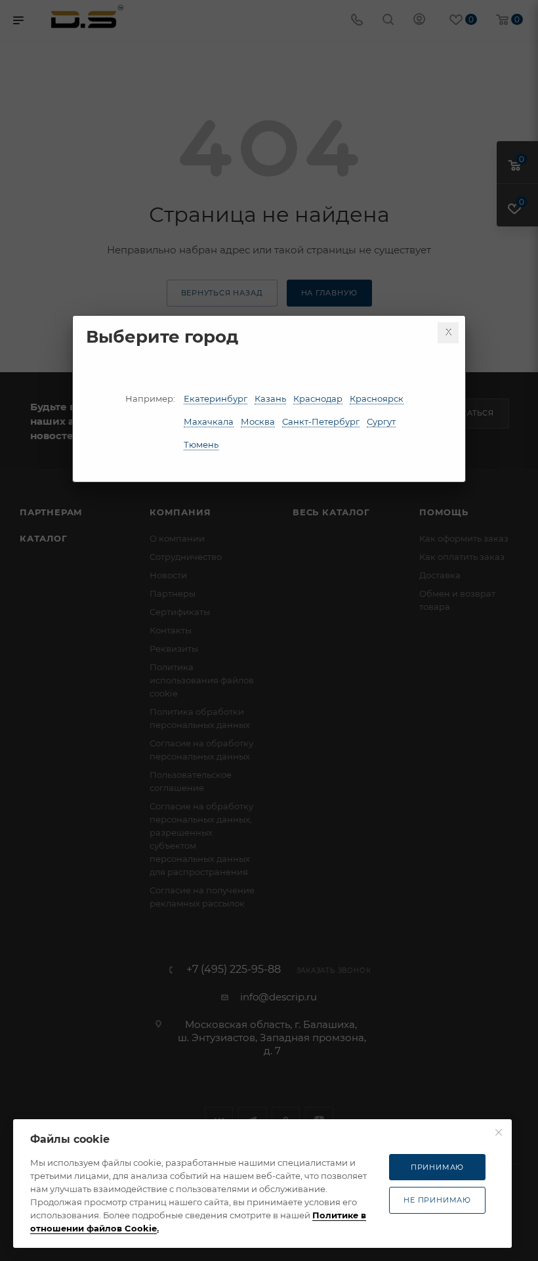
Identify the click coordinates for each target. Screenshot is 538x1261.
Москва (258, 421)
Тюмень (201, 444)
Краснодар (317, 398)
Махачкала (209, 421)
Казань (270, 398)
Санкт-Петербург (321, 421)
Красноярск (377, 398)
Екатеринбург (215, 398)
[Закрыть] (448, 332)
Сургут (381, 421)
